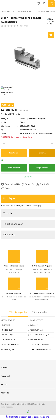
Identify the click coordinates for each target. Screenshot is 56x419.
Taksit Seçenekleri (13, 224)
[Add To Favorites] (51, 35)
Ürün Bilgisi (9, 198)
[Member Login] (44, 3)
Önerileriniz (9, 234)
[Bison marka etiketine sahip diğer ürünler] (50, 21)
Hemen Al (42, 153)
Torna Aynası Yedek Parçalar (33, 118)
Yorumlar (8, 213)
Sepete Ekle (14, 153)
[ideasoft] (11, 416)
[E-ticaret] (28, 417)
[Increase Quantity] (53, 143)
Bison (22, 122)
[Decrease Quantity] (3, 143)
